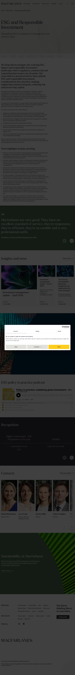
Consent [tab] (15, 331)
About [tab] (59, 331)
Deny (16, 346)
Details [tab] (37, 331)
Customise (36, 346)
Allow (58, 346)
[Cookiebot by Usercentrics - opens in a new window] (63, 327)
